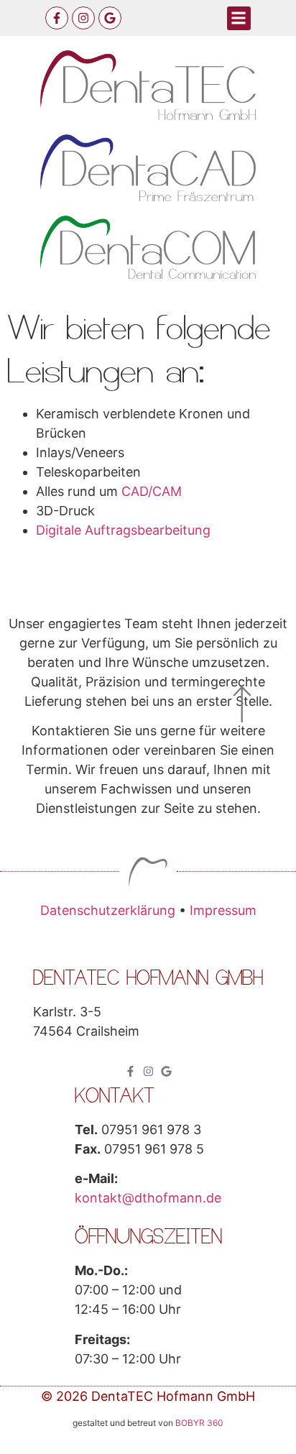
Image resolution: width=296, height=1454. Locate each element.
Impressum (223, 910)
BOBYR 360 (199, 1422)
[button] (239, 18)
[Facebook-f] (56, 17)
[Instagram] (83, 17)
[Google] (109, 17)
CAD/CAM (151, 491)
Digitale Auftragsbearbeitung (123, 530)
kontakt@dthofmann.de (148, 1197)
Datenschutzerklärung (107, 910)
